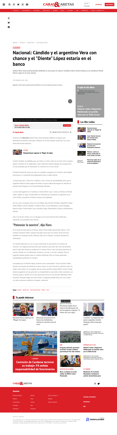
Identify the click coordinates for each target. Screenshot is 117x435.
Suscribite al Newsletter (89, 397)
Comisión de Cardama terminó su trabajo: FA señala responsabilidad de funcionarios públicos (35, 367)
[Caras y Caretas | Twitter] (18, 4)
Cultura (70, 10)
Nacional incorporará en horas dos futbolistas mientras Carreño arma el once (94, 146)
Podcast (50, 399)
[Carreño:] (93, 315)
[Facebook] (9, 18)
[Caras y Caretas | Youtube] (27, 4)
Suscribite (67, 125)
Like (77, 10)
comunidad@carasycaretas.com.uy (32, 421)
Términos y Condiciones (18, 416)
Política (16, 10)
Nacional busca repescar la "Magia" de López (38, 153)
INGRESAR (98, 4)
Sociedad (36, 10)
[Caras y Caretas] (22, 385)
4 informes (35, 359)
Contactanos (86, 402)
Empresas (85, 10)
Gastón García (19, 132)
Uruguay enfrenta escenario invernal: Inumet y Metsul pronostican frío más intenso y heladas (70, 350)
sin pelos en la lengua (67, 369)
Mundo (55, 10)
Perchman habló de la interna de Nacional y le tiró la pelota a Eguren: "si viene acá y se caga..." (94, 163)
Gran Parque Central (35, 290)
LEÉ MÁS (25, 150)
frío (61, 345)
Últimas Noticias (17, 395)
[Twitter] (9, 22)
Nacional (19, 290)
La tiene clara (88, 313)
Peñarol (43, 290)
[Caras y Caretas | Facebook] (14, 4)
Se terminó (86, 369)
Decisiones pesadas (43, 313)
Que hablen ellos (65, 301)
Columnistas (26, 10)
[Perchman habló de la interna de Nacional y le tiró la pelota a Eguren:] (66, 303)
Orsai (62, 10)
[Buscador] (9, 4)
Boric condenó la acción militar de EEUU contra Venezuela (68, 374)
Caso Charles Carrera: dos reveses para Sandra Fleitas (94, 137)
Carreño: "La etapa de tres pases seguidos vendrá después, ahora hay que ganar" (93, 321)
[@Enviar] (9, 27)
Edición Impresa (52, 402)
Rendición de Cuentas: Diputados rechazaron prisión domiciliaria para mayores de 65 (92, 375)
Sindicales (46, 10)
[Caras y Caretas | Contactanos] (102, 383)
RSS (84, 406)
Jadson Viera (26, 290)
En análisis (17, 313)
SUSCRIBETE (109, 4)
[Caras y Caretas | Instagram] (22, 4)
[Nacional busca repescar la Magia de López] (17, 152)
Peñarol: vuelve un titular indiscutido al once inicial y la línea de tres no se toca (93, 154)
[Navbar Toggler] (5, 5)
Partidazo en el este (89, 345)
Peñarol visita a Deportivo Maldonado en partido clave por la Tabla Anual (89, 111)
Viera (48, 290)
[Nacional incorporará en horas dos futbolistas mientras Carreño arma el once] (46, 315)
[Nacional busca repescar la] (23, 315)
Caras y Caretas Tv (97, 10)
